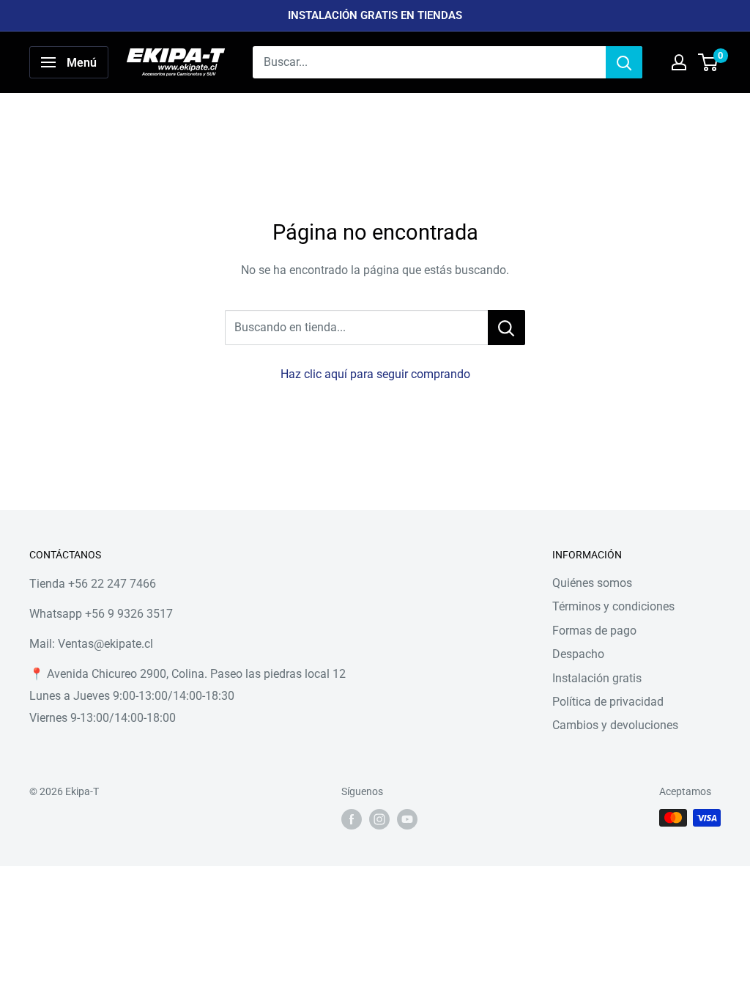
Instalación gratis (597, 678)
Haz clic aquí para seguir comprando (375, 374)
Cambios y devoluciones (615, 725)
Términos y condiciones (613, 606)
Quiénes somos (592, 583)
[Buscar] (624, 62)
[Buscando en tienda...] (506, 327)
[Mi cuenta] (679, 62)
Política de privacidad (608, 702)
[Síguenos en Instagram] (379, 819)
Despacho (578, 654)
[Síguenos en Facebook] (351, 819)
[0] (708, 62)
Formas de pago (594, 631)
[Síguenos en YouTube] (407, 819)
